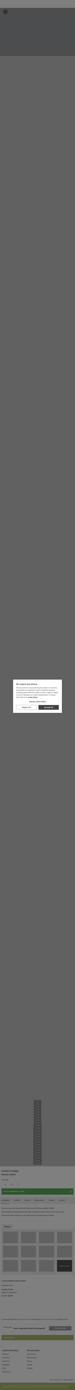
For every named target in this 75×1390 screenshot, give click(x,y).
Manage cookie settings (37, 701)
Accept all (48, 707)
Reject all (26, 707)
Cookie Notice (33, 697)
